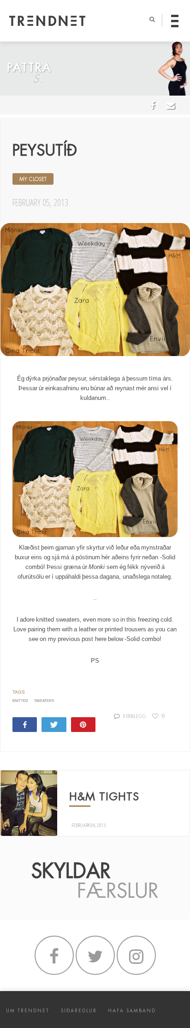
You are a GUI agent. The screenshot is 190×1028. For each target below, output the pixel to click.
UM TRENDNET (27, 1011)
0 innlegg (134, 716)
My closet (33, 179)
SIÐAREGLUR (79, 1011)
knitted (20, 701)
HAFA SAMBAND (132, 1011)
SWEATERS (44, 701)
